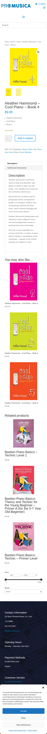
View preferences (23, 725)
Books (13, 42)
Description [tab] (12, 163)
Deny (23, 718)
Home (7, 42)
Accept (23, 711)
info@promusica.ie (12, 631)
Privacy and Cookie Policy (17, 730)
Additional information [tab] (17, 168)
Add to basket (25, 138)
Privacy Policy (32, 730)
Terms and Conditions (13, 682)
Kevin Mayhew (25, 152)
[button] (43, 687)
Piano (19, 42)
